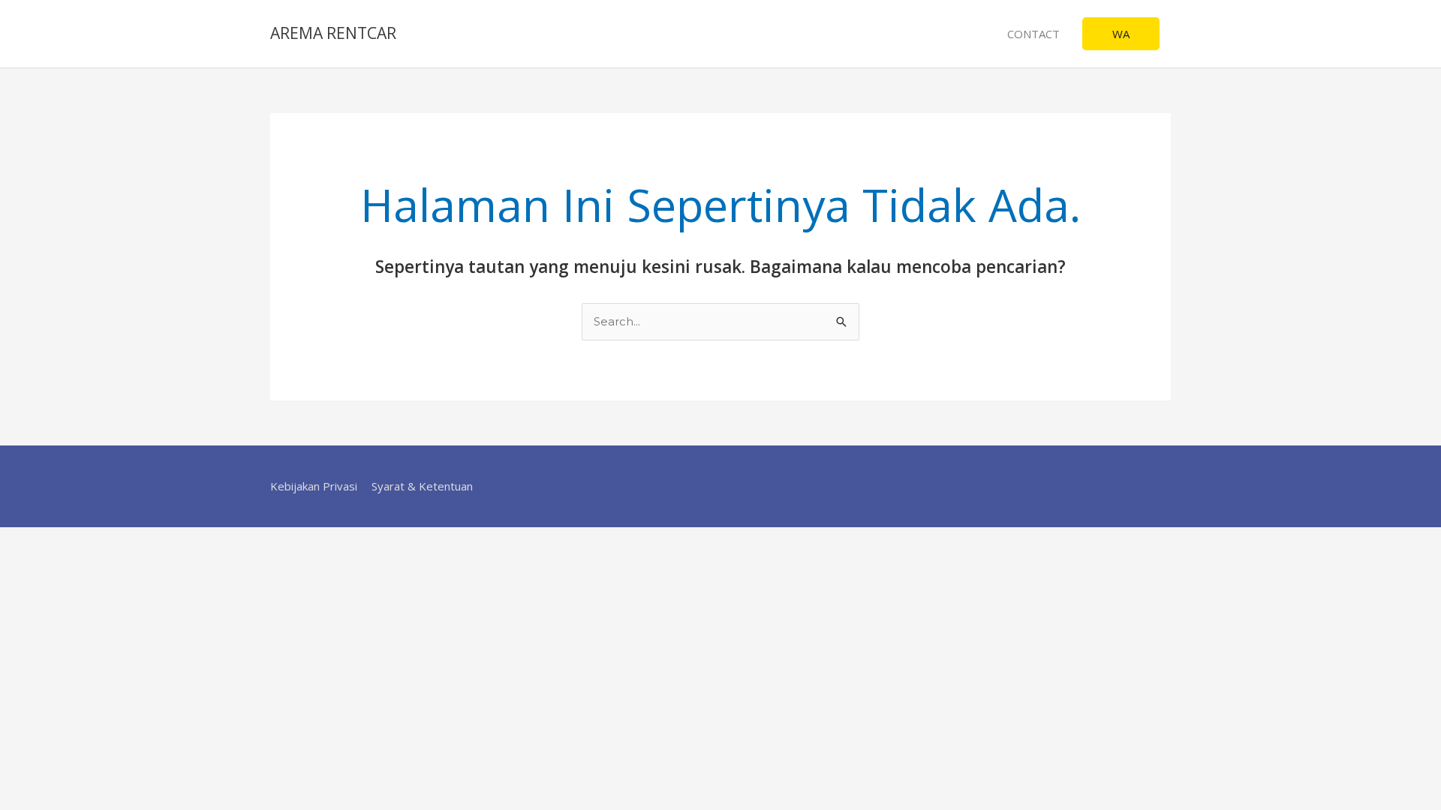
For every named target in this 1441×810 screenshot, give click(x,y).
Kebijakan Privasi (313, 486)
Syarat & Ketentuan (422, 486)
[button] (1121, 34)
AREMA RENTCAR (333, 33)
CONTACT (1033, 33)
